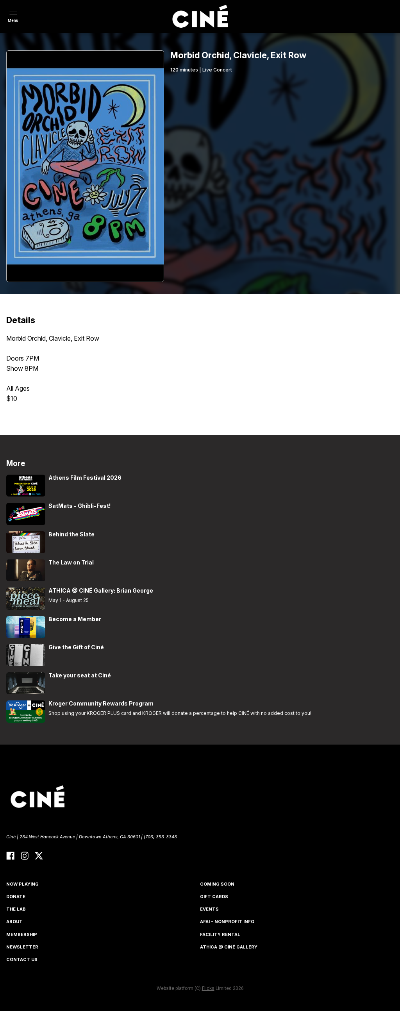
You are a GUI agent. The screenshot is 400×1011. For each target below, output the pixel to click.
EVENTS (209, 909)
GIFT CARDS (214, 896)
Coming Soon (217, 884)
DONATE (15, 896)
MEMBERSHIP (21, 934)
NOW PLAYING (22, 884)
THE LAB (16, 909)
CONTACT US (22, 959)
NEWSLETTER (22, 947)
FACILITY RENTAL (220, 934)
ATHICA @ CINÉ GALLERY (228, 947)
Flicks (208, 988)
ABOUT (14, 921)
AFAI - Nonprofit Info (227, 921)
